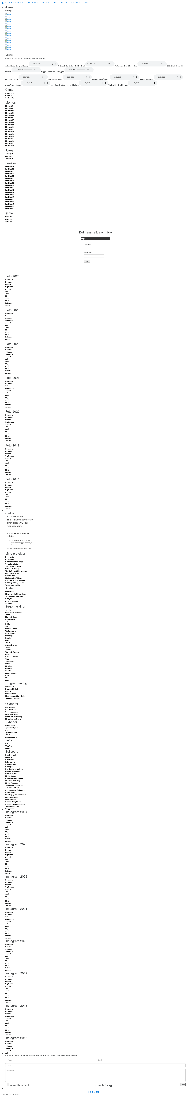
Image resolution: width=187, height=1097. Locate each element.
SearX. (7, 647)
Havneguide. (10, 767)
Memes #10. (9, 127)
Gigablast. (9, 668)
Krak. (7, 675)
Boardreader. (10, 633)
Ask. (7, 621)
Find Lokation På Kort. (13, 578)
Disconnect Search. (12, 657)
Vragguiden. (9, 809)
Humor (35, 2)
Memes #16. (9, 141)
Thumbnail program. (12, 698)
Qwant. (7, 640)
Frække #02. (9, 169)
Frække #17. (9, 204)
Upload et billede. (11, 564)
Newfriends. (9, 557)
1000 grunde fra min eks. (14, 596)
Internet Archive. (11, 629)
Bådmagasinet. (10, 764)
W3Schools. (9, 687)
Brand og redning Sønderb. (15, 580)
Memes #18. (9, 146)
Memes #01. (9, 106)
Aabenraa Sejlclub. (12, 788)
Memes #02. (9, 108)
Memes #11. (9, 129)
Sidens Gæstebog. (12, 569)
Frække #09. (9, 185)
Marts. (7, 301)
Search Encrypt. (11, 645)
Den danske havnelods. (14, 769)
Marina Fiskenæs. (11, 783)
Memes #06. (9, 117)
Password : (88, 252)
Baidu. (7, 624)
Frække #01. (9, 166)
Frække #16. (9, 202)
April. (7, 298)
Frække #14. (9, 197)
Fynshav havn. (10, 799)
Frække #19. (9, 209)
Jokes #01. (9, 154)
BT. (6, 730)
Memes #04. (9, 113)
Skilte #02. (9, 219)
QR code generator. (12, 573)
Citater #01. (9, 93)
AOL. (7, 626)
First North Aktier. (11, 714)
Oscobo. (8, 671)
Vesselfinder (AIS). (12, 806)
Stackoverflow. (10, 694)
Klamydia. (9, 598)
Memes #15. (9, 139)
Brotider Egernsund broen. (15, 804)
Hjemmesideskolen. (12, 689)
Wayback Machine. (12, 652)
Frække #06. (9, 178)
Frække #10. (9, 187)
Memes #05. (9, 115)
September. (9, 287)
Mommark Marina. (11, 797)
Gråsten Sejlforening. (13, 771)
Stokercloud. (10, 591)
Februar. (8, 303)
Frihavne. (8, 757)
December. (9, 280)
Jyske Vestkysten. (12, 728)
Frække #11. (9, 190)
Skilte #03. (9, 221)
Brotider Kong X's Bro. (13, 802)
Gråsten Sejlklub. (11, 774)
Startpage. (9, 636)
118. (6, 678)
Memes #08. (9, 122)
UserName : (88, 244)
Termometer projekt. (12, 585)
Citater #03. (9, 98)
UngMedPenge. (11, 709)
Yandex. (8, 650)
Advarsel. (8, 603)
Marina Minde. (10, 776)
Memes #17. (9, 143)
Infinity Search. (10, 673)
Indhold (20, 2)
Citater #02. (9, 95)
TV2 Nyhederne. (11, 735)
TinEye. (8, 643)
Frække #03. (9, 171)
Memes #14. (9, 136)
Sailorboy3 (10, 2)
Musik (28, 2)
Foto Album (51, 2)
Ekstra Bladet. (10, 725)
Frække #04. (9, 173)
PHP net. (8, 691)
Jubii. (7, 680)
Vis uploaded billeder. (13, 566)
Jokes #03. (9, 158)
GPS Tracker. (10, 576)
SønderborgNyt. (11, 737)
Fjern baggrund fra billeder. (15, 696)
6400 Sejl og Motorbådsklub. (15, 795)
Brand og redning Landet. (14, 583)
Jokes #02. (9, 156)
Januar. (8, 305)
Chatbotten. (9, 559)
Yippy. (7, 659)
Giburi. (7, 654)
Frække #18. (9, 206)
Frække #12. (9, 192)
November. (9, 282)
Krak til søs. (9, 760)
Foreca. (8, 748)
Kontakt (85, 2)
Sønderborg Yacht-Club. (14, 785)
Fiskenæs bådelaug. (12, 781)
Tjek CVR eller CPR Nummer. (16, 571)
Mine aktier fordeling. (13, 719)
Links (67, 2)
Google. (8, 610)
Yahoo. (8, 614)
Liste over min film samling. (15, 594)
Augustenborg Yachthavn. (15, 790)
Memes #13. (9, 134)
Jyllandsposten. (11, 732)
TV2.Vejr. (8, 746)
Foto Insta (75, 2)
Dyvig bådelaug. (11, 792)
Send (183, 1085)
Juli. (6, 291)
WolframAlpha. (10, 631)
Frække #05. (9, 176)
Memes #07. (9, 120)
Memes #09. (9, 125)
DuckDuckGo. (10, 619)
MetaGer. (8, 666)
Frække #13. (9, 195)
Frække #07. (9, 180)
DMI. (7, 744)
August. (8, 289)
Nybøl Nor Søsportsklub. (14, 778)
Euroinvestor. (10, 707)
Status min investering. (13, 716)
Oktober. (8, 284)
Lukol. (7, 664)
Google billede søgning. (14, 612)
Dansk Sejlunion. (11, 755)
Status (61, 2)
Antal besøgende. (11, 601)
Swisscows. (9, 661)
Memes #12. (9, 132)
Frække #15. (9, 199)
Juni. (7, 294)
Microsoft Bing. (11, 617)
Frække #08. (9, 183)
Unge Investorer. (11, 712)
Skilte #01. (9, 217)
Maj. (6, 296)
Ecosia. (8, 638)
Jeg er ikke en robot (19, 1084)
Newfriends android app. (14, 562)
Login (42, 2)
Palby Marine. (10, 762)
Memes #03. (9, 110)
